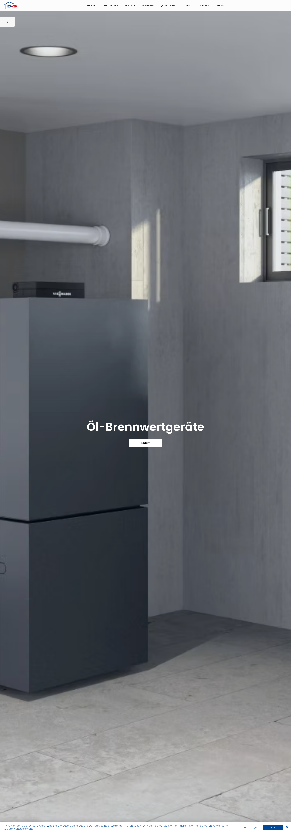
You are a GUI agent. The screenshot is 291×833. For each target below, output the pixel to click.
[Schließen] (287, 827)
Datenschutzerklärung (20, 828)
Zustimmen (273, 827)
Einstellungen (250, 827)
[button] (110, 5)
